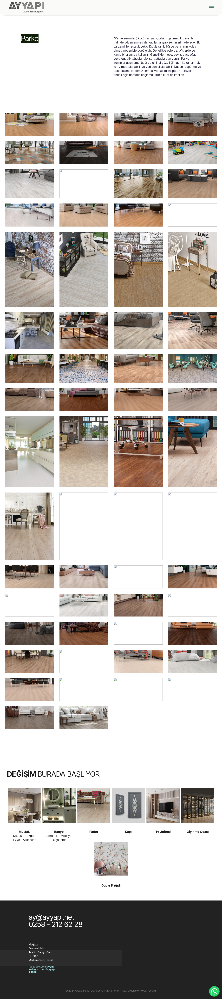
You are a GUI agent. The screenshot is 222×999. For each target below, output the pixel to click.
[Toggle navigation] (211, 7)
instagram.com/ (42, 970)
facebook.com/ (42, 966)
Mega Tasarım (148, 990)
